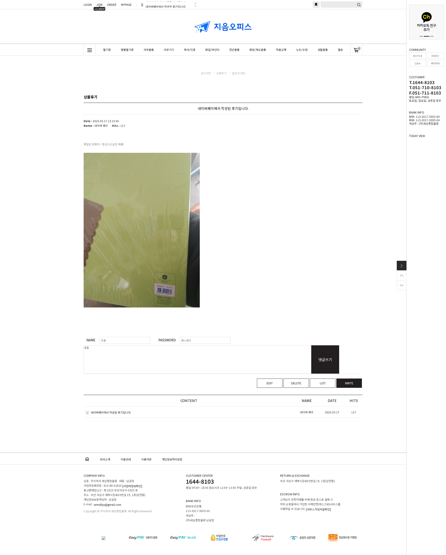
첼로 (340, 50)
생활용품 (323, 50)
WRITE (349, 383)
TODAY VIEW (417, 136)
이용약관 (146, 459)
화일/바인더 (212, 50)
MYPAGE (126, 5)
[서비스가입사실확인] (318, 509)
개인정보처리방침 (172, 459)
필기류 (107, 50)
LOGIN (88, 5)
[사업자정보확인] (132, 486)
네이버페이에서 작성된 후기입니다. (166, 5)
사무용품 (149, 50)
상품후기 (221, 73)
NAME (90, 340)
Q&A (417, 63)
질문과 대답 (238, 73)
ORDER (111, 5)
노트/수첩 (302, 50)
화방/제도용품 (257, 50)
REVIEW (435, 63)
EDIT (270, 383)
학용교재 (281, 50)
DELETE (296, 383)
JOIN (100, 5)
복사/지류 (189, 50)
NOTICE (417, 56)
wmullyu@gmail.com (107, 505)
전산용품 (234, 50)
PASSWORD (167, 340)
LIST (323, 383)
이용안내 (126, 459)
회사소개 (105, 459)
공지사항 (206, 73)
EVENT (435, 56)
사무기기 (169, 50)
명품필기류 (127, 50)
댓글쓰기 (325, 359)
